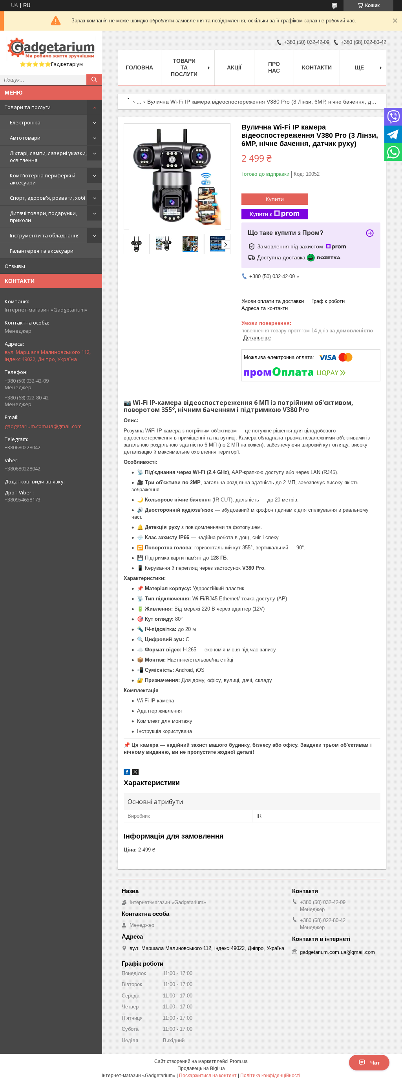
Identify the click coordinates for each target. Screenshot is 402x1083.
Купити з (261, 213)
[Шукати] (94, 80)
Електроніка (25, 122)
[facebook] (127, 773)
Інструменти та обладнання (45, 235)
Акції (234, 67)
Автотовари (25, 137)
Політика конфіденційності (270, 1075)
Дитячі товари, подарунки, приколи (43, 217)
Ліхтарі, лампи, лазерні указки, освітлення (48, 157)
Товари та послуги (28, 107)
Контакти (317, 67)
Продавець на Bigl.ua (201, 1068)
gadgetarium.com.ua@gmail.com (43, 426)
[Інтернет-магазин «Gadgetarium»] (51, 48)
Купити (275, 198)
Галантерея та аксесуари (41, 250)
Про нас (274, 67)
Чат (375, 1062)
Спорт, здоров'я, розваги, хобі (47, 197)
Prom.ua (239, 1061)
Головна (139, 67)
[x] (135, 773)
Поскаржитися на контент (208, 1075)
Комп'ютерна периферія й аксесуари (42, 179)
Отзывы (15, 266)
